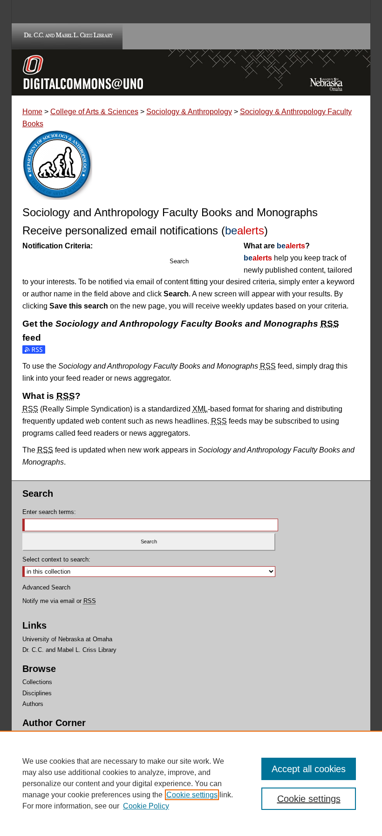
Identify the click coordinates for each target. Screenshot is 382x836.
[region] (191, 783)
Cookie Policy (146, 806)
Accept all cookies (309, 769)
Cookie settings (192, 795)
